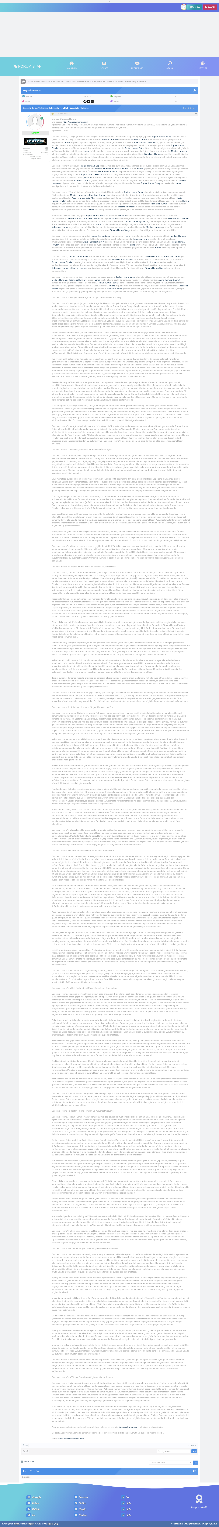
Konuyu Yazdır (29, 1461)
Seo (127, 1497)
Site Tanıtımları (67, 81)
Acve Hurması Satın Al (144, 142)
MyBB (16, 1523)
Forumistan (29, 66)
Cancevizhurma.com (128, 1427)
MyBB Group (53, 1523)
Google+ (82, 1509)
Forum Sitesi (33, 81)
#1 (196, 114)
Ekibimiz (36, 1509)
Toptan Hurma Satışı (161, 136)
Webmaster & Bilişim (50, 81)
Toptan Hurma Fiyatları (91, 174)
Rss (33, 1515)
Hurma (67, 142)
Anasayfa (36, 1497)
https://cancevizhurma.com (75, 122)
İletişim (35, 1503)
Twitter (82, 1503)
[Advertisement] (109, 34)
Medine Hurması (110, 139)
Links (128, 1503)
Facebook (83, 1497)
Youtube (83, 1515)
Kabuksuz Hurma (139, 139)
